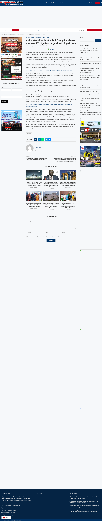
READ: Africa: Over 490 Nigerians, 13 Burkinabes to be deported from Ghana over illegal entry (49, 70)
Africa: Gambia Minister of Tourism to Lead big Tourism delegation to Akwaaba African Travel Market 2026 (90, 57)
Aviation (46, 3)
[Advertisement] (51, 17)
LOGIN (97, 2)
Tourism (84, 3)
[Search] (101, 2)
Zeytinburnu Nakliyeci (85, 84)
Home (29, 3)
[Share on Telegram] (46, 139)
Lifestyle (70, 3)
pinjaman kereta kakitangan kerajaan (88, 110)
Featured (62, 3)
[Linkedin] (83, 30)
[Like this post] (35, 139)
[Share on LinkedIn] (39, 139)
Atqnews (33, 45)
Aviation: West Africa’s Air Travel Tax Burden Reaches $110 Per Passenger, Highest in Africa (34, 184)
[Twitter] (79, 30)
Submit (4, 102)
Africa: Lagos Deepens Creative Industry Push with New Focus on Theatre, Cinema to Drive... (34, 205)
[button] (20, 30)
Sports (90, 3)
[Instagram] (81, 30)
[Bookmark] (39, 172)
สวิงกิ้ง (81, 98)
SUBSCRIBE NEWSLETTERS (95, 30)
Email (2, 94)
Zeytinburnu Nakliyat (84, 91)
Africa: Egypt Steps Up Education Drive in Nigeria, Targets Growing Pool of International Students (68, 184)
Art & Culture (37, 3)
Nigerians (29, 133)
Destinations (54, 3)
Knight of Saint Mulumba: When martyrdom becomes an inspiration (37, 30)
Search (81, 37)
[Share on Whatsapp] (42, 139)
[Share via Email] (49, 139)
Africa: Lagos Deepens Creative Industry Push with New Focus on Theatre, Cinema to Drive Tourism (90, 77)
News (77, 3)
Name (2, 87)
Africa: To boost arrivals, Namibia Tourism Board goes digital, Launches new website (90, 85)
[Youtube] (85, 30)
